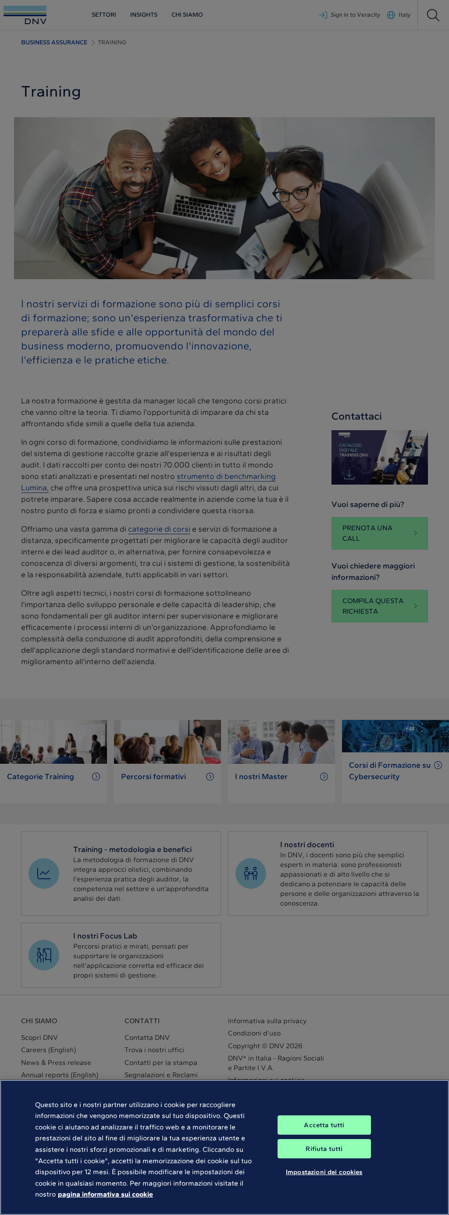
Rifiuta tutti (324, 1149)
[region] (224, 1147)
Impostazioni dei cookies (324, 1172)
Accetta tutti (324, 1125)
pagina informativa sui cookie (105, 1194)
